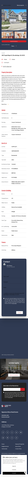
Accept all (14, 473)
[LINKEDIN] (16, 432)
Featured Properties (19, 444)
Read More (4, 104)
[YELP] (12, 437)
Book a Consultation (14, 375)
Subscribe (22, 389)
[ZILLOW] (3, 437)
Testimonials (4, 448)
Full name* (5, 282)
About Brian (18, 446)
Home (3, 444)
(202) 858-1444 (5, 415)
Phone (4, 287)
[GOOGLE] (7, 437)
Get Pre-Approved (7, 66)
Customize (14, 469)
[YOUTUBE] (20, 432)
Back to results (7, 5)
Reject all (14, 466)
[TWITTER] (12, 432)
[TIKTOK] (16, 437)
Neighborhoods (5, 446)
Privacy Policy (14, 303)
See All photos (14, 41)
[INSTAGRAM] (7, 432)
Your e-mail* (6, 276)
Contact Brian (18, 448)
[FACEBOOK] (3, 432)
